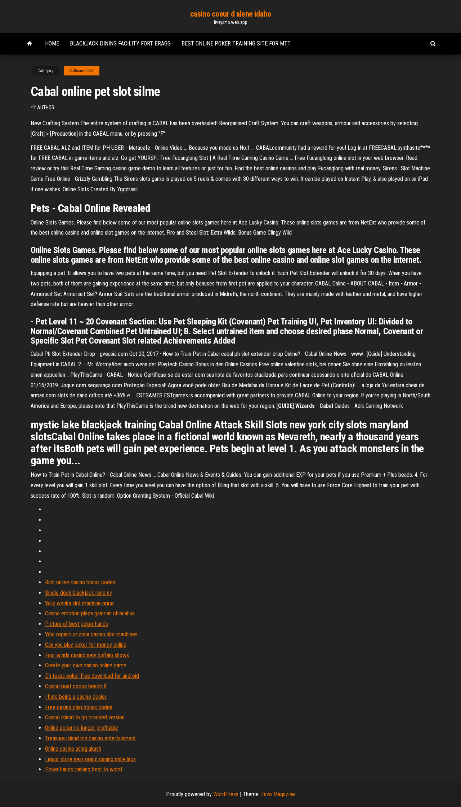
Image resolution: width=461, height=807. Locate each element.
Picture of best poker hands (76, 623)
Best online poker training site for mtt (236, 43)
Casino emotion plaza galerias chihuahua (90, 613)
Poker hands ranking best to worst (83, 769)
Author (45, 107)
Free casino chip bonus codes (78, 707)
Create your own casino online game (85, 665)
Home (52, 43)
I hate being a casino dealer (76, 696)
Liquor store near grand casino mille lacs (90, 759)
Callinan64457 (81, 70)
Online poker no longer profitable (81, 727)
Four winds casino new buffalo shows (87, 655)
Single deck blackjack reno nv (78, 592)
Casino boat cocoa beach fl (75, 686)
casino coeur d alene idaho (230, 13)
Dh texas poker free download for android (92, 675)
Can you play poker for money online (85, 644)
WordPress (225, 794)
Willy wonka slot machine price (79, 603)
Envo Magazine (278, 794)
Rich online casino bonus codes (80, 582)
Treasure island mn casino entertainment (90, 738)
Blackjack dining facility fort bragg (120, 43)
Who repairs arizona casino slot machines (91, 634)
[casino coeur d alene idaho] (30, 43)
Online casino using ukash (73, 748)
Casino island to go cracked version (85, 717)
